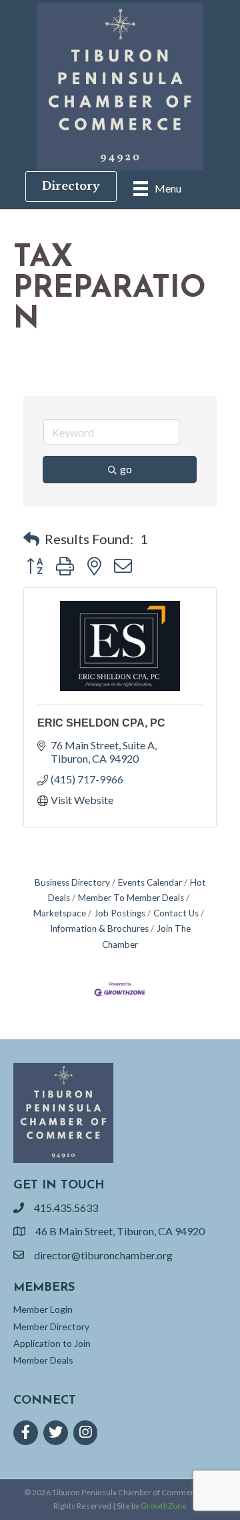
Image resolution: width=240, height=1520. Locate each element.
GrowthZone (164, 1506)
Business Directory (72, 882)
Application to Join (52, 1343)
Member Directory (51, 1326)
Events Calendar (150, 882)
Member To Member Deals (131, 897)
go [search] (126, 469)
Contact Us (176, 913)
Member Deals (43, 1360)
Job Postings (119, 913)
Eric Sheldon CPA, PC (101, 723)
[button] (31, 539)
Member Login (43, 1309)
